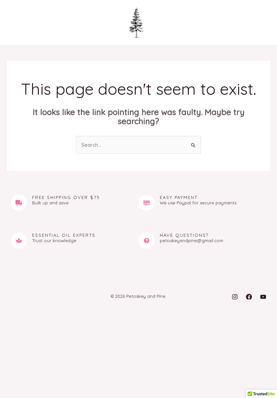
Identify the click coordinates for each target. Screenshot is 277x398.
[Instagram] (235, 297)
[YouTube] (263, 297)
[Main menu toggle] (18, 22)
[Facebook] (249, 297)
